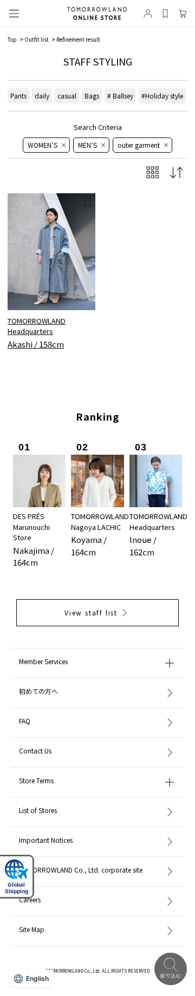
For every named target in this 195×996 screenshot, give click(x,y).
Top (12, 39)
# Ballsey (120, 95)
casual (66, 95)
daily (42, 95)
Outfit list (36, 39)
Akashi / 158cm (36, 344)
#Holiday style (162, 95)
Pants (18, 95)
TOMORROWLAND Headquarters (37, 326)
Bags (91, 95)
